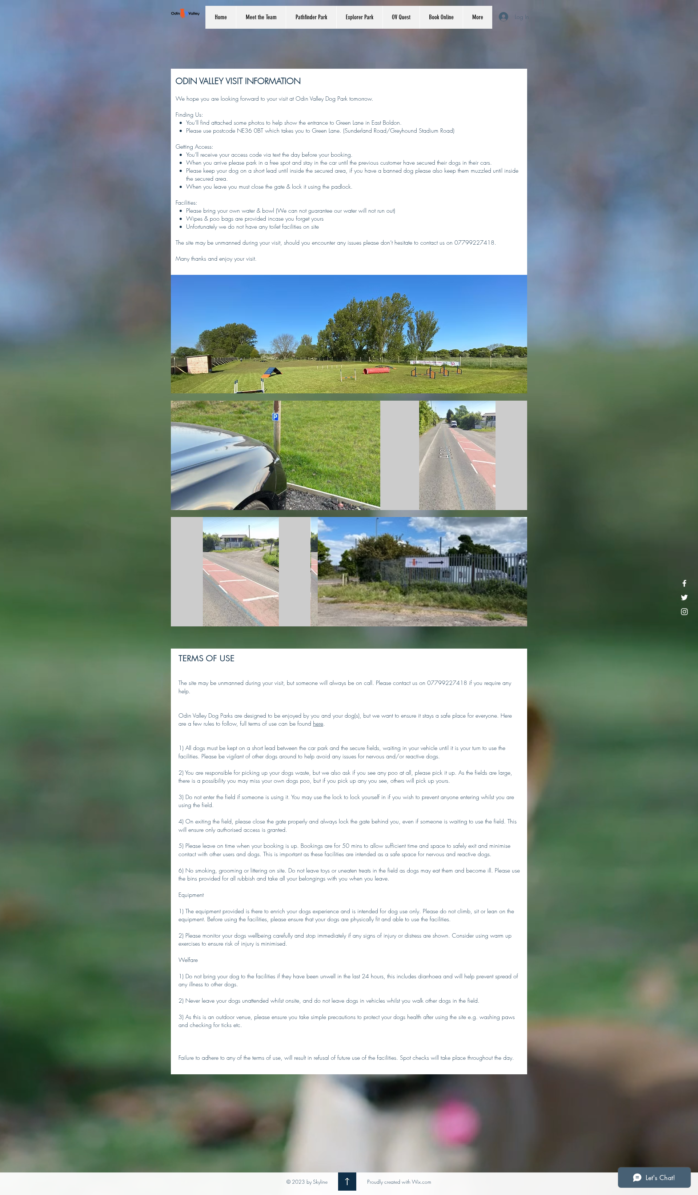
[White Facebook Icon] (684, 583)
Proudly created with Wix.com (399, 1181)
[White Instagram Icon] (684, 611)
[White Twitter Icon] (684, 597)
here (318, 723)
